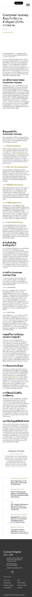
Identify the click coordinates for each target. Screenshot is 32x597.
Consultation (7, 588)
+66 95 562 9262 (11, 564)
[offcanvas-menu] (27, 3)
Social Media (21, 583)
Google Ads (7, 583)
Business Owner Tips (17, 478)
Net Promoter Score (12, 377)
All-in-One (7, 580)
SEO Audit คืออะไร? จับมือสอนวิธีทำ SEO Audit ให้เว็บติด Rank (19, 482)
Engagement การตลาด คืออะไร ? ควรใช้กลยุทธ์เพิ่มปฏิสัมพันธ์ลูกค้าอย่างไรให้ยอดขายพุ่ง (19, 519)
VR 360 (19, 588)
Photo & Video (22, 585)
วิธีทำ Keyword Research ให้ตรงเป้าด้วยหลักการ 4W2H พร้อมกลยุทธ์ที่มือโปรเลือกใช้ (19, 506)
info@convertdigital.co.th (14, 568)
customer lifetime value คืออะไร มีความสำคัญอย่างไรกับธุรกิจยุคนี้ (19, 531)
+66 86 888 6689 (11, 565)
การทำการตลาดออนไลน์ (18, 153)
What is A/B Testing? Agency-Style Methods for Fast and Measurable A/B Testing (19, 494)
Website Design (8, 585)
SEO (5, 29)
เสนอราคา (19, 3)
